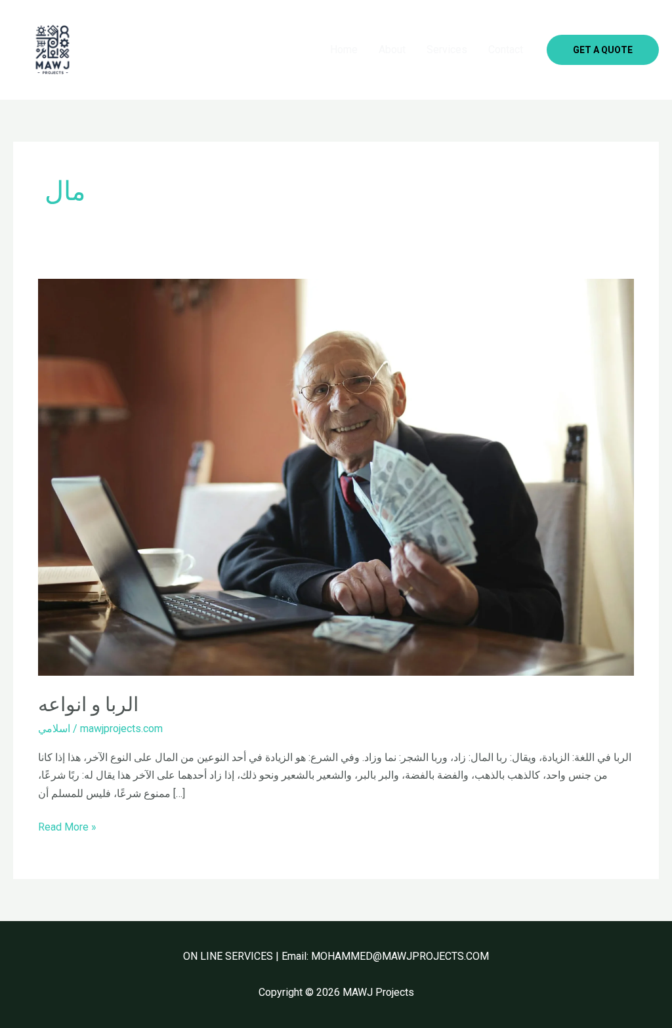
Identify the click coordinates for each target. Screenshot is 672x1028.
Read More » (67, 825)
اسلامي (54, 728)
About (392, 49)
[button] (603, 50)
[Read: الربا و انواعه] (335, 476)
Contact (505, 49)
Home (344, 49)
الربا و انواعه (88, 704)
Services (447, 49)
